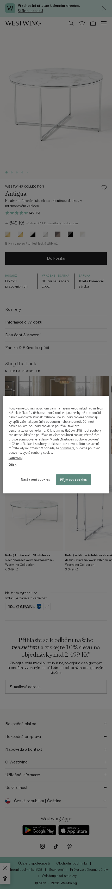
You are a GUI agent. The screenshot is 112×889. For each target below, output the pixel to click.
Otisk (12, 465)
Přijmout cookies (73, 480)
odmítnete (67, 448)
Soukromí (15, 458)
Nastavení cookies (35, 479)
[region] (56, 445)
